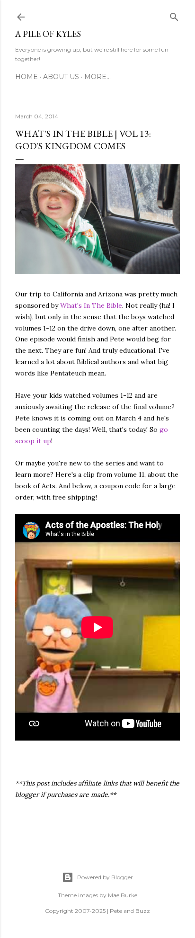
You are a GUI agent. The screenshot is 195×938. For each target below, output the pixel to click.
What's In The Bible (91, 305)
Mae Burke (122, 895)
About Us (61, 76)
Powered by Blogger (105, 877)
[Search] (174, 15)
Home (26, 76)
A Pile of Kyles (48, 33)
